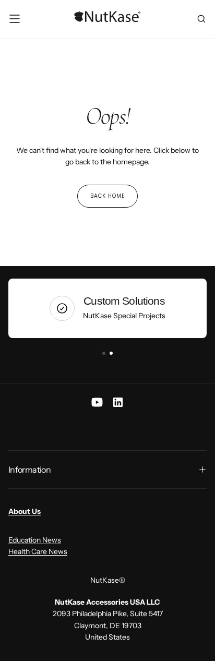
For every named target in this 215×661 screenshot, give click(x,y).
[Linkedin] (118, 402)
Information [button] (29, 469)
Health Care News (37, 551)
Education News (34, 540)
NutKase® (107, 580)
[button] (14, 19)
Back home (107, 196)
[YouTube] (97, 402)
